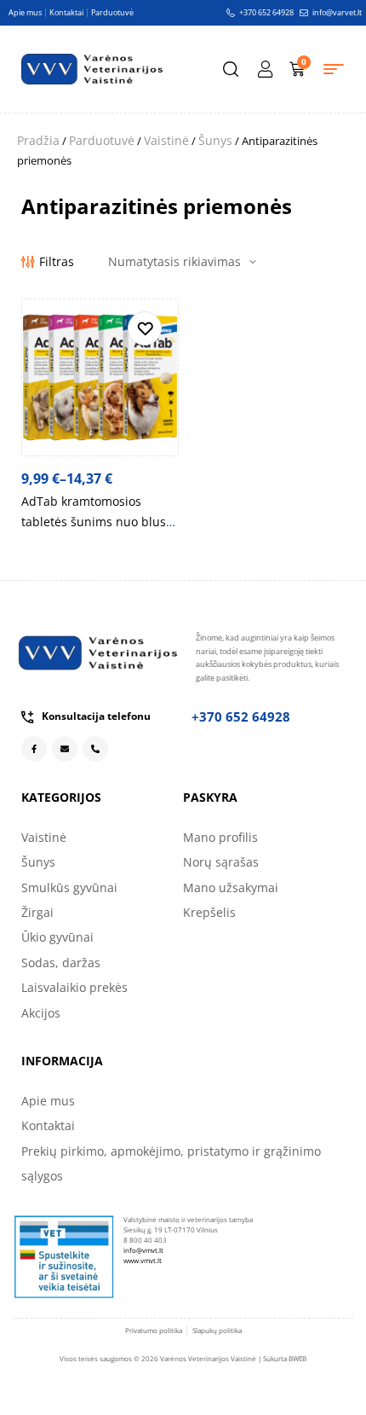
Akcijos (40, 1013)
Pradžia (38, 140)
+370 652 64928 (241, 716)
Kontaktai (48, 1125)
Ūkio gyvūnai (57, 937)
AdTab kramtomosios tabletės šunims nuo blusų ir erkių (97, 521)
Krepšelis (209, 912)
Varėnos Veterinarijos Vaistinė (208, 1358)
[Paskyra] (264, 69)
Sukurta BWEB (284, 1358)
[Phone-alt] (95, 749)
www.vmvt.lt (142, 1260)
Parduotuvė (101, 140)
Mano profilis (220, 837)
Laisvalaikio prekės (74, 987)
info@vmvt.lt (143, 1250)
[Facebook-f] (34, 749)
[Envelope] (64, 749)
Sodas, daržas (60, 962)
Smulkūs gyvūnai (69, 887)
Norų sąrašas (221, 862)
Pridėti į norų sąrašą (145, 328)
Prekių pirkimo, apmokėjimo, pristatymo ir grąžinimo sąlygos (171, 1163)
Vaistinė (166, 140)
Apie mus (48, 1101)
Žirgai (37, 912)
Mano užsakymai (230, 887)
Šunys (215, 140)
